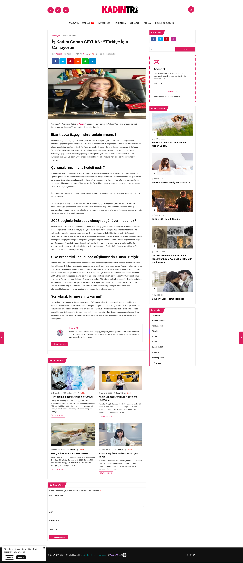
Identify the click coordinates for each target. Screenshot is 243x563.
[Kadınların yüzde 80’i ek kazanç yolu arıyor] (120, 434)
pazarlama (103, 555)
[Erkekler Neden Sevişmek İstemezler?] (172, 164)
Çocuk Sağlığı (158, 347)
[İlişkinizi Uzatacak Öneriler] (172, 201)
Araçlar (86, 23)
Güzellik (155, 331)
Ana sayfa (74, 23)
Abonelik (172, 91)
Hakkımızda (120, 23)
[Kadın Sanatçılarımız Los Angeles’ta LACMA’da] (120, 378)
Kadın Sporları (158, 358)
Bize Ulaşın (134, 23)
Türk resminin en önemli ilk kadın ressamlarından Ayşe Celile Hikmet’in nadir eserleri (172, 259)
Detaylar (9, 557)
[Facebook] (50, 10)
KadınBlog (156, 315)
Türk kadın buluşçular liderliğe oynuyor (72, 396)
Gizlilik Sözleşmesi (164, 23)
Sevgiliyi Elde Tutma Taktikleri (168, 298)
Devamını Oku (58, 416)
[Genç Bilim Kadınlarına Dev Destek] (73, 434)
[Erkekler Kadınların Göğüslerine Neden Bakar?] (172, 124)
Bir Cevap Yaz (59, 344)
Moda (154, 342)
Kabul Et (21, 557)
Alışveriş (155, 352)
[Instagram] (58, 10)
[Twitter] (66, 10)
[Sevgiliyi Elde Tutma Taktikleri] (172, 281)
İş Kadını (80, 124)
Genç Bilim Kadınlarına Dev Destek (70, 453)
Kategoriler (104, 23)
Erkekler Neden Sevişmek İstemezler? (172, 182)
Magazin (155, 336)
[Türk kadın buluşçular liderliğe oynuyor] (73, 378)
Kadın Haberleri (158, 320)
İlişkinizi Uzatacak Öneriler (166, 219)
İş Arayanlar (157, 363)
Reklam (147, 23)
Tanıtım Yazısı (115, 555)
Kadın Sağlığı (157, 326)
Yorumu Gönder (59, 537)
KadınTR (59, 54)
